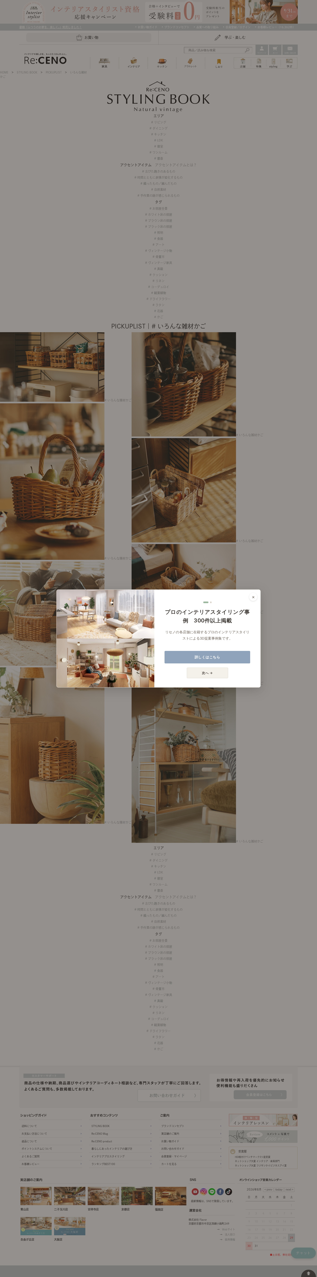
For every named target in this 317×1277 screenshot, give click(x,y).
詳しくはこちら (207, 657)
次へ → (207, 673)
